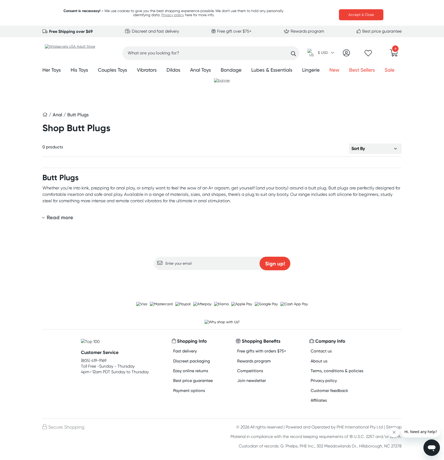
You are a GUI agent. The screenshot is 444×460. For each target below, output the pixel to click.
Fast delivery (185, 351)
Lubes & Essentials (271, 70)
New (334, 70)
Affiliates (319, 400)
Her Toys (51, 70)
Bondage (231, 70)
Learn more (222, 280)
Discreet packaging (191, 361)
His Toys (79, 70)
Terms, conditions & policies (337, 370)
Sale (389, 70)
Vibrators (147, 70)
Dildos (173, 70)
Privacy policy (172, 15)
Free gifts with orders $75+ (261, 351)
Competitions (250, 370)
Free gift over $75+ (234, 31)
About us (319, 361)
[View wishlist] (368, 55)
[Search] (293, 53)
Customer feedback (329, 390)
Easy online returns (190, 370)
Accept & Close (361, 15)
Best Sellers (362, 70)
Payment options (189, 390)
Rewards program (307, 31)
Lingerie (311, 70)
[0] (394, 54)
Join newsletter (251, 380)
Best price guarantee (381, 31)
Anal (58, 114)
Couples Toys (112, 70)
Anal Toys (200, 70)
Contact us (321, 351)
